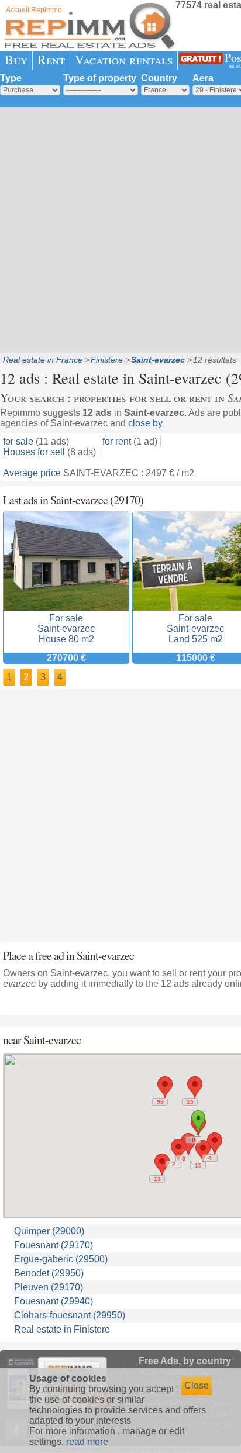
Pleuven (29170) (48, 1287)
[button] (165, 1087)
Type (11, 78)
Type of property (99, 78)
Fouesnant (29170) (53, 1245)
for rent (116, 441)
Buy (16, 59)
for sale (18, 441)
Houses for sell (34, 452)
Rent (51, 59)
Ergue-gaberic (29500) (61, 1259)
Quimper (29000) (49, 1231)
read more (87, 1442)
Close (196, 1385)
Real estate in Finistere (62, 1329)
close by (145, 423)
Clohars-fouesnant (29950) (69, 1315)
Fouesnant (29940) (53, 1301)
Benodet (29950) (49, 1273)
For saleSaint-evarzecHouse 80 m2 (66, 628)
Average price (32, 473)
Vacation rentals (124, 59)
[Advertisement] (120, 228)
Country (159, 78)
